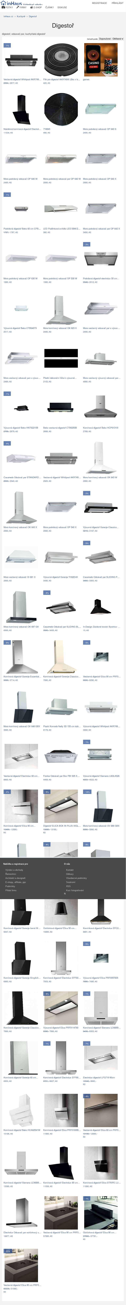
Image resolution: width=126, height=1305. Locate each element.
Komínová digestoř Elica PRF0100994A (62, 1130)
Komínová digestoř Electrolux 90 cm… (61, 1182)
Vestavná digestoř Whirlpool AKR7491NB (23, 79)
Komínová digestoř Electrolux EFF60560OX (64, 977)
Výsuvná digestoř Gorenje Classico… (101, 527)
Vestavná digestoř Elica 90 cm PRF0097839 (104, 676)
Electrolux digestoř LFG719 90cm (99, 1077)
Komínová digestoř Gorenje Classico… (61, 676)
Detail (37, 83)
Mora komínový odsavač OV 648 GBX (22, 726)
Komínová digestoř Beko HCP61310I (100, 427)
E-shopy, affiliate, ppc (15, 882)
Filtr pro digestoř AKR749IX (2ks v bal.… (62, 79)
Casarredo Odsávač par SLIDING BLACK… (64, 626)
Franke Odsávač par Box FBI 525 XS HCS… (64, 775)
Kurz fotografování (75, 890)
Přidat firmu (10, 890)
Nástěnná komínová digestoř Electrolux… (23, 128)
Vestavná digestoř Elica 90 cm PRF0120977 (64, 1232)
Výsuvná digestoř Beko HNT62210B (21, 427)
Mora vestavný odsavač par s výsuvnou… (103, 328)
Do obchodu (24, 83)
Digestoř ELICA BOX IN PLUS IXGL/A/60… (64, 825)
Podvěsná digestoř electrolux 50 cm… (101, 278)
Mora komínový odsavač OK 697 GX (21, 626)
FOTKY (9, 7)
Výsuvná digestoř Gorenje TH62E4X (60, 577)
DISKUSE (62, 7)
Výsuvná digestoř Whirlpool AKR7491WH (103, 726)
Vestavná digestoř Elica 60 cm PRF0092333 (104, 1130)
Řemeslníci (10, 874)
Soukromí (70, 882)
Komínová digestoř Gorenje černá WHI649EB (25, 928)
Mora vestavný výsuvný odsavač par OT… (103, 377)
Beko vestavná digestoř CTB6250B (60, 427)
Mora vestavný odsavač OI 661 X (20, 577)
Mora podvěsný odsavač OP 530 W (60, 278)
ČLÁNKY (49, 7)
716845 (46, 128)
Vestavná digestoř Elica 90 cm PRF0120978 (25, 1285)
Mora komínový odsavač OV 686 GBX (101, 825)
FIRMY (23, 7)
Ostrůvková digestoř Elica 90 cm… (99, 1232)
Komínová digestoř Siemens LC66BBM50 (103, 1027)
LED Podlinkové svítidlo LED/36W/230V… (63, 228)
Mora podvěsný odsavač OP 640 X (99, 178)
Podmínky (10, 886)
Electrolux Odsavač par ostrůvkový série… (24, 1232)
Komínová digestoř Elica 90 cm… (20, 825)
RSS (68, 886)
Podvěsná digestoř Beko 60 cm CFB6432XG (25, 228)
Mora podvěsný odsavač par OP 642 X (101, 228)
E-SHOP (37, 7)
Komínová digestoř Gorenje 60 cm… (21, 1077)
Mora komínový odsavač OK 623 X (60, 328)
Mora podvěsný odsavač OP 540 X (60, 527)
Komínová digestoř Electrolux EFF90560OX (64, 1077)
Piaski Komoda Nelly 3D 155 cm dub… (62, 726)
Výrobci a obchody (14, 870)
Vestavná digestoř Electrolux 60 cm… (21, 775)
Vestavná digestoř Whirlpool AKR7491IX (62, 477)
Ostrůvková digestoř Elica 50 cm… (60, 928)
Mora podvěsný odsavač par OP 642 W (62, 178)
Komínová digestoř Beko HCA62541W (22, 1130)
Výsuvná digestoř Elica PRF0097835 (100, 977)
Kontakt (70, 870)
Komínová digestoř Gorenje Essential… (22, 676)
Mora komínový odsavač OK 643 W (100, 477)
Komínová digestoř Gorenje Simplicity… (23, 977)
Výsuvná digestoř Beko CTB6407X (20, 328)
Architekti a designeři (15, 878)
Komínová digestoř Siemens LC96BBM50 (23, 1182)
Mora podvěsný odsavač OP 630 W (21, 278)
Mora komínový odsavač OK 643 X (20, 527)
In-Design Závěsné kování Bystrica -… (101, 626)
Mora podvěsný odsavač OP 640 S (99, 128)
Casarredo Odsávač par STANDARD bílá (23, 477)
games (86, 79)
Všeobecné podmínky (76, 878)
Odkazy (70, 874)
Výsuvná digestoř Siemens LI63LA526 (101, 775)
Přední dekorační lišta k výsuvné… (60, 377)
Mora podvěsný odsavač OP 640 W (21, 178)
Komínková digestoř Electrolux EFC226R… (104, 928)
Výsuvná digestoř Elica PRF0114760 (60, 1027)
